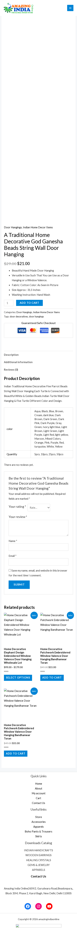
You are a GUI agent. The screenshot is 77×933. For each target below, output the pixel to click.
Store (38, 816)
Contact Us (38, 803)
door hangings (36, 316)
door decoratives (19, 316)
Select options (18, 677)
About (38, 788)
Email (12, 555)
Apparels (38, 826)
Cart (38, 798)
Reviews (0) (11, 369)
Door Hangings (13, 227)
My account (38, 793)
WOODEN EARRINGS (38, 855)
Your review (18, 517)
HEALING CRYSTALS (38, 860)
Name (13, 540)
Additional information (18, 362)
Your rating (17, 506)
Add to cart (29, 302)
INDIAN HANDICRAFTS (38, 850)
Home (38, 783)
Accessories (39, 821)
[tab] (38, 354)
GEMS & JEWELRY (39, 865)
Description (11, 354)
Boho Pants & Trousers (38, 831)
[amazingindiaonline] (19, 8)
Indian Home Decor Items (38, 227)
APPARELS (38, 869)
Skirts (38, 836)
